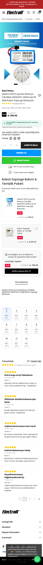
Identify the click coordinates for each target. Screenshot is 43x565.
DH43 (38, 19)
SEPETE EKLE (31, 145)
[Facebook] (3, 546)
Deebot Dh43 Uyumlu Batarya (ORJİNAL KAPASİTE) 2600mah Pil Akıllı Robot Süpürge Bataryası (26, 204)
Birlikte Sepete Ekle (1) (21, 271)
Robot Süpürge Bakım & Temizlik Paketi (24, 230)
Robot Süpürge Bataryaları (12, 19)
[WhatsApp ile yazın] (37, 559)
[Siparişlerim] (33, 12)
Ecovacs (29, 19)
